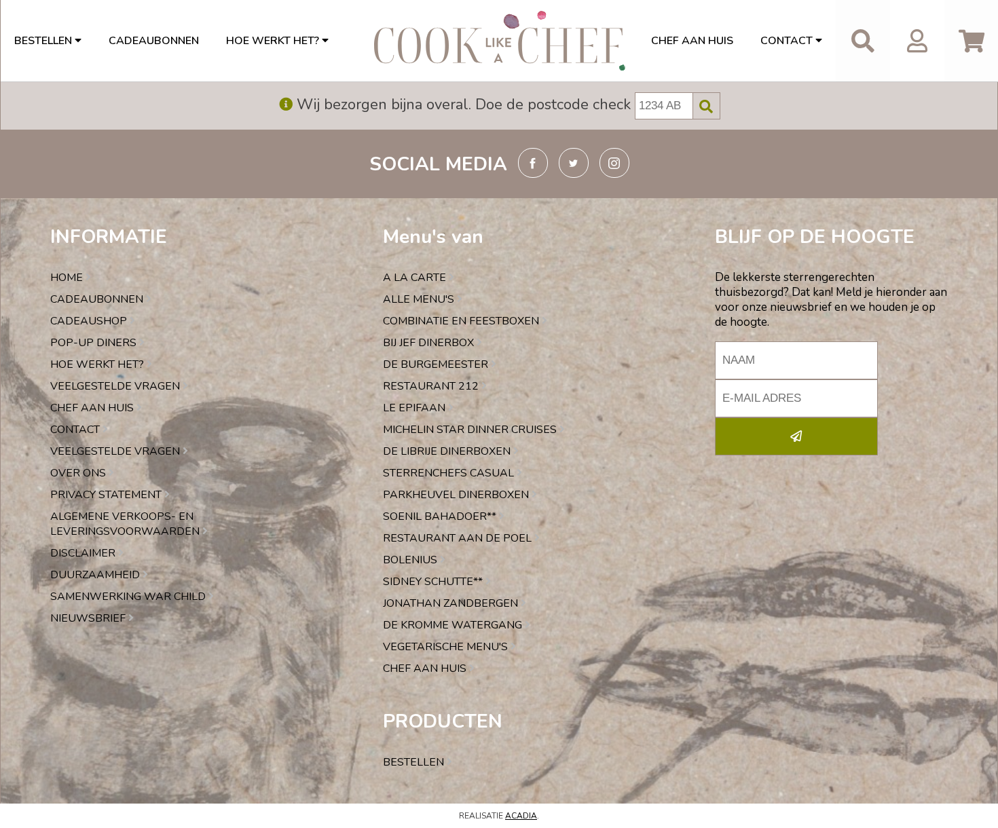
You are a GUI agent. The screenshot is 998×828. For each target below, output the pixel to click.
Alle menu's (420, 299)
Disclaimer (84, 553)
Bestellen (44, 40)
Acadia (521, 815)
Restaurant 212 (432, 386)
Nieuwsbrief (89, 618)
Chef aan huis (692, 40)
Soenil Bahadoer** (441, 516)
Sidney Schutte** (434, 581)
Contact (787, 40)
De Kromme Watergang (454, 625)
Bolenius (411, 559)
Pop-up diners (94, 342)
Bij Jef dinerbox (430, 342)
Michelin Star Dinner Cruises (471, 429)
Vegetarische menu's (447, 646)
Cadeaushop (90, 321)
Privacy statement (107, 494)
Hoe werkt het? (274, 40)
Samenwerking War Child (129, 596)
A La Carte (416, 277)
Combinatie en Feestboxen (462, 321)
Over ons (79, 473)
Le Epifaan (415, 407)
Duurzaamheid (96, 574)
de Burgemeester (437, 364)
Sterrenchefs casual (450, 473)
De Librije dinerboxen (448, 451)
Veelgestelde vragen (116, 386)
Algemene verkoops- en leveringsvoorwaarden (126, 524)
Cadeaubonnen (154, 40)
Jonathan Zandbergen (452, 603)
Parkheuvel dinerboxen (457, 494)
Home (68, 277)
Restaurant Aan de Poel (458, 538)
